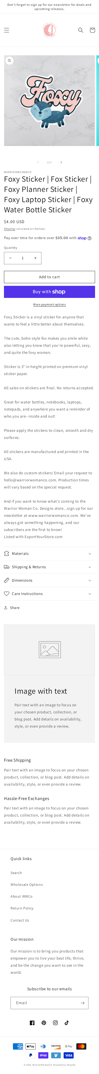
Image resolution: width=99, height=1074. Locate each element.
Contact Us (20, 920)
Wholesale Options (27, 884)
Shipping (9, 228)
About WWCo (22, 896)
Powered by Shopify (64, 1064)
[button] (6, 30)
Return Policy (22, 908)
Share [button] (15, 607)
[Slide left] (38, 162)
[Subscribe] (82, 1003)
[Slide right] (61, 162)
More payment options (49, 304)
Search (16, 872)
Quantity (10, 247)
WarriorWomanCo (42, 1064)
